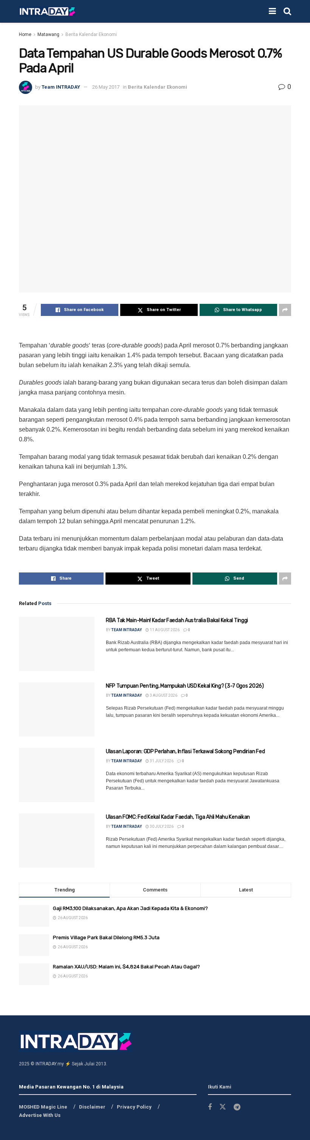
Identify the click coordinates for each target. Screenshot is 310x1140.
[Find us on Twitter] (222, 1107)
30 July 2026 (161, 826)
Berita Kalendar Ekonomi (91, 34)
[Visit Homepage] (47, 11)
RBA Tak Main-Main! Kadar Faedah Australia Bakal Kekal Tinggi (177, 620)
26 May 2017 (105, 87)
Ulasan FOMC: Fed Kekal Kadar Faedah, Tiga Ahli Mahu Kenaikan (178, 817)
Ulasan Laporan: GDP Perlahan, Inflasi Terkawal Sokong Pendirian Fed (185, 751)
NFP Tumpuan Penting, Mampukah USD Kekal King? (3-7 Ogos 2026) (185, 686)
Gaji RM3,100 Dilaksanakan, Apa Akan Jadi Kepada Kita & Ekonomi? (130, 908)
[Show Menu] (272, 11)
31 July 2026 (161, 761)
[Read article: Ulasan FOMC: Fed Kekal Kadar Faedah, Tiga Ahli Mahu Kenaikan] (57, 840)
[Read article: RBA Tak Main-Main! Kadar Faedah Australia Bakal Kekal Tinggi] (57, 644)
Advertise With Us (39, 1115)
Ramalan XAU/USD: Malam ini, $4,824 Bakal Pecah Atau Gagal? (126, 967)
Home (25, 34)
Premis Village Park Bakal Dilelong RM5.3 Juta (106, 937)
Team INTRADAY (61, 87)
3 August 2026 (163, 695)
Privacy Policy (134, 1107)
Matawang (48, 34)
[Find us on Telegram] (237, 1107)
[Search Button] (287, 11)
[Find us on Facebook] (210, 1107)
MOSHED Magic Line (43, 1107)
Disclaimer (92, 1107)
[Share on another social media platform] (285, 310)
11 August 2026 (164, 630)
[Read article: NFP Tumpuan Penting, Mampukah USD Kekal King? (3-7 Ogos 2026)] (57, 709)
